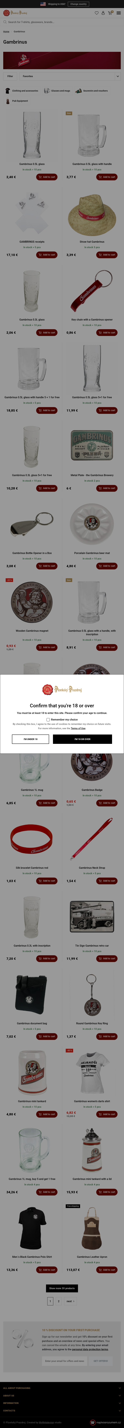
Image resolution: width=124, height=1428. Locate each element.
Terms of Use (78, 728)
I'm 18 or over (82, 739)
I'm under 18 (30, 739)
